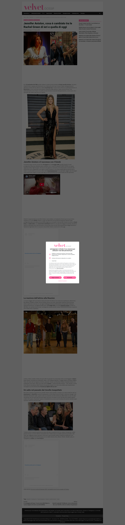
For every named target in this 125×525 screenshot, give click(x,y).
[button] (62, 261)
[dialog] (62, 262)
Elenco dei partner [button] (60, 268)
